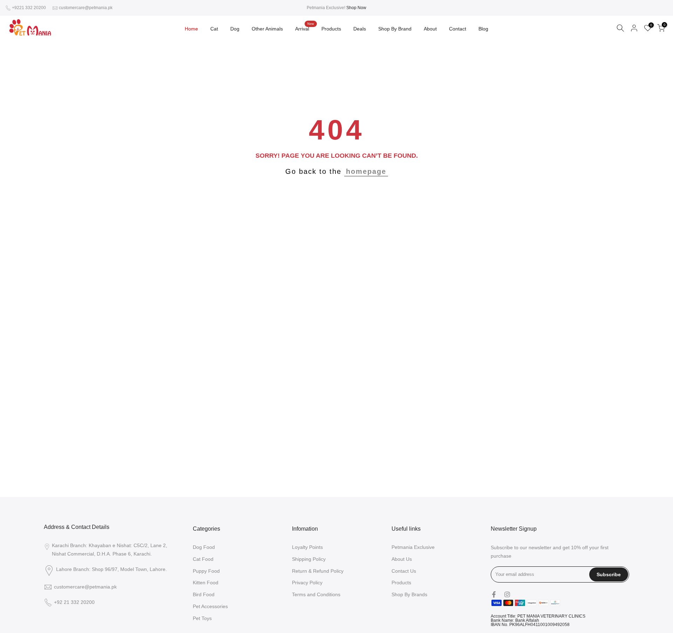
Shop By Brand (395, 29)
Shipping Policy (309, 559)
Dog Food (204, 547)
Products (331, 29)
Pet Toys (202, 618)
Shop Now (356, 7)
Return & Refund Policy (318, 571)
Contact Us (404, 571)
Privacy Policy (307, 582)
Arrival (304, 28)
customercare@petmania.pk (86, 7)
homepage (366, 171)
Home (191, 29)
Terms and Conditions (316, 594)
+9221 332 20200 (29, 7)
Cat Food (203, 559)
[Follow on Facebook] (494, 594)
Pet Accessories (210, 606)
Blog (483, 29)
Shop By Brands (409, 594)
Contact (457, 29)
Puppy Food (206, 571)
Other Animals (267, 29)
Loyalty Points (307, 547)
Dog (234, 29)
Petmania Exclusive (413, 547)
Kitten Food (205, 582)
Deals (359, 29)
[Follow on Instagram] (507, 594)
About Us (402, 559)
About (430, 29)
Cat (214, 29)
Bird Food (204, 594)
